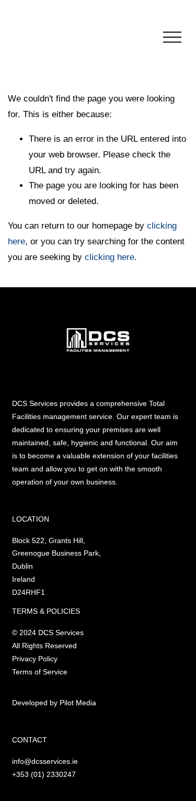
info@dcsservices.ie (45, 761)
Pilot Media (78, 702)
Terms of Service (39, 672)
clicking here (109, 257)
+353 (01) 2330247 (44, 774)
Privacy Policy (34, 659)
